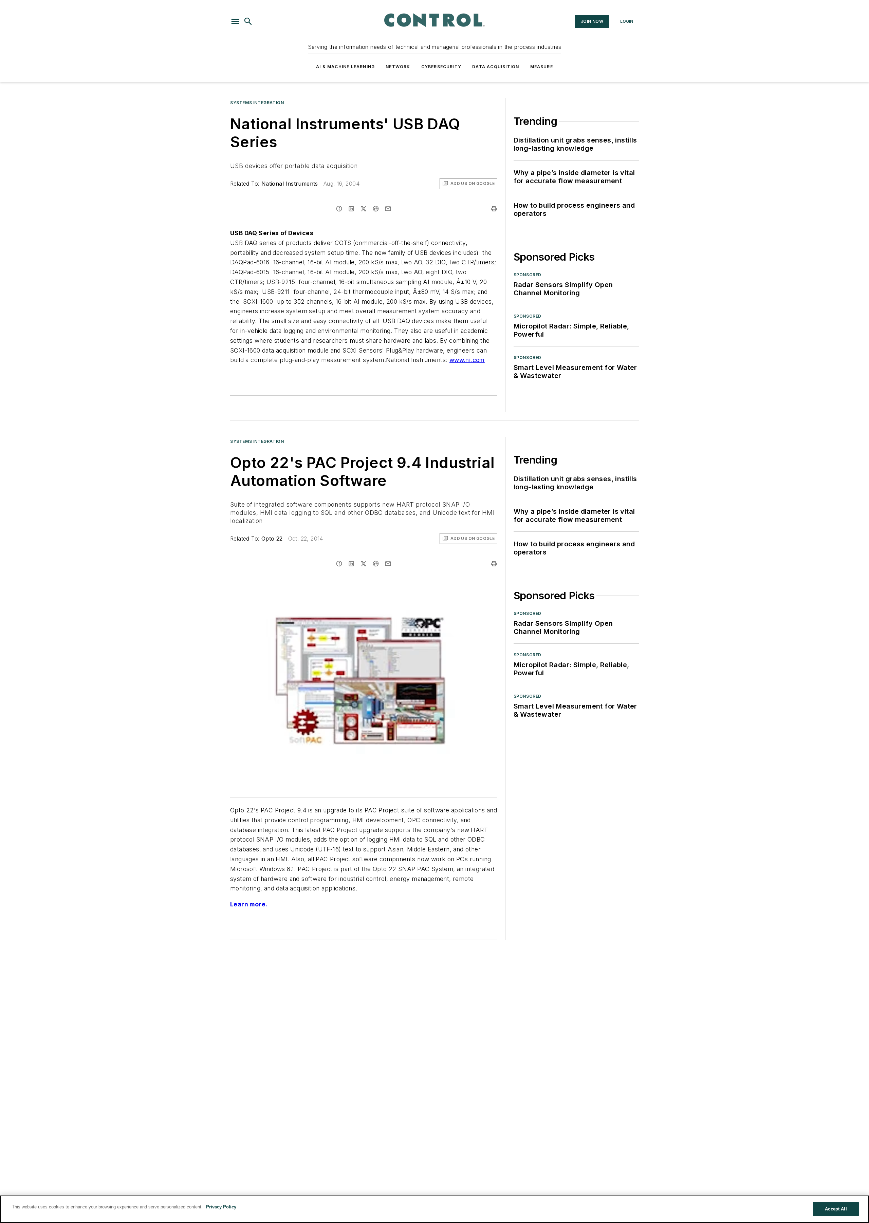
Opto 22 (272, 538)
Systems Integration (257, 102)
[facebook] (339, 208)
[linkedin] (351, 208)
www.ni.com (467, 359)
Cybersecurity (441, 66)
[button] (235, 21)
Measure (541, 66)
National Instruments (289, 183)
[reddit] (375, 208)
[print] (494, 208)
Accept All (836, 1208)
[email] (388, 208)
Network (398, 66)
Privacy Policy (221, 1206)
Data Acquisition (495, 66)
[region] (434, 1209)
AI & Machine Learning (345, 66)
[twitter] (363, 208)
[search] (248, 21)
